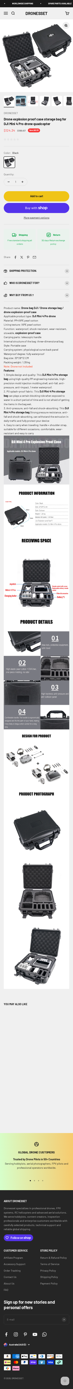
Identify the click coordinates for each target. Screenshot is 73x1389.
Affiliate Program (13, 1257)
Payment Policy (48, 1283)
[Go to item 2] (21, 101)
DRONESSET (11, 113)
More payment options (36, 217)
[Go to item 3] (33, 101)
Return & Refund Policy (53, 1257)
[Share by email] (34, 257)
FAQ (6, 1289)
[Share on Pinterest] (28, 257)
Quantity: (9, 174)
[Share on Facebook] (15, 257)
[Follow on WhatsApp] (44, 1334)
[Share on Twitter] (22, 257)
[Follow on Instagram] (15, 1334)
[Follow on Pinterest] (25, 1334)
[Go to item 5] (57, 101)
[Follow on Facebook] (6, 1334)
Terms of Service (49, 1264)
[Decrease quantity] (8, 182)
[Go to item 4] (45, 101)
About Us (9, 1283)
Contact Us (10, 1276)
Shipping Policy (49, 1276)
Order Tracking (12, 1270)
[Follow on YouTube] (34, 1334)
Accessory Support (14, 1264)
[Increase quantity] (22, 182)
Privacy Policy (48, 1270)
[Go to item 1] (9, 101)
